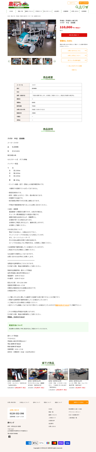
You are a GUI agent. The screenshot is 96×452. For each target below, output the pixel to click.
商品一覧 (13, 16)
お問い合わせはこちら (74, 50)
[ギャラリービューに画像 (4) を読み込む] (47, 61)
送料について (36, 402)
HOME (9, 16)
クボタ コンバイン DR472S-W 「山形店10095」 (17, 384)
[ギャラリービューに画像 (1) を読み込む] (16, 61)
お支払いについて (24, 402)
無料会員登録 (83, 3)
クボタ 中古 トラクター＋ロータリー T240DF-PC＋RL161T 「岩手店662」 (58, 385)
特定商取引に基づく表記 (75, 409)
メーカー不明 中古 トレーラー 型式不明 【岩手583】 (78, 384)
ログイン (72, 3)
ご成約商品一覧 (73, 418)
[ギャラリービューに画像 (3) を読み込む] (37, 61)
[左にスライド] (9, 37)
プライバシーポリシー (75, 412)
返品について (58, 402)
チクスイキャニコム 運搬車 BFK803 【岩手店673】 (36, 384)
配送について (47, 402)
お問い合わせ (52, 426)
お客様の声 (52, 420)
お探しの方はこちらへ (74, 55)
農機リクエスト (53, 415)
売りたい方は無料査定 (74, 60)
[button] (47, 11)
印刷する (74, 70)
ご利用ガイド (52, 418)
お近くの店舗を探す (74, 415)
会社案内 (51, 423)
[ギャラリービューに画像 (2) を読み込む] (26, 61)
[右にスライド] (54, 37)
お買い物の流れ (12, 402)
